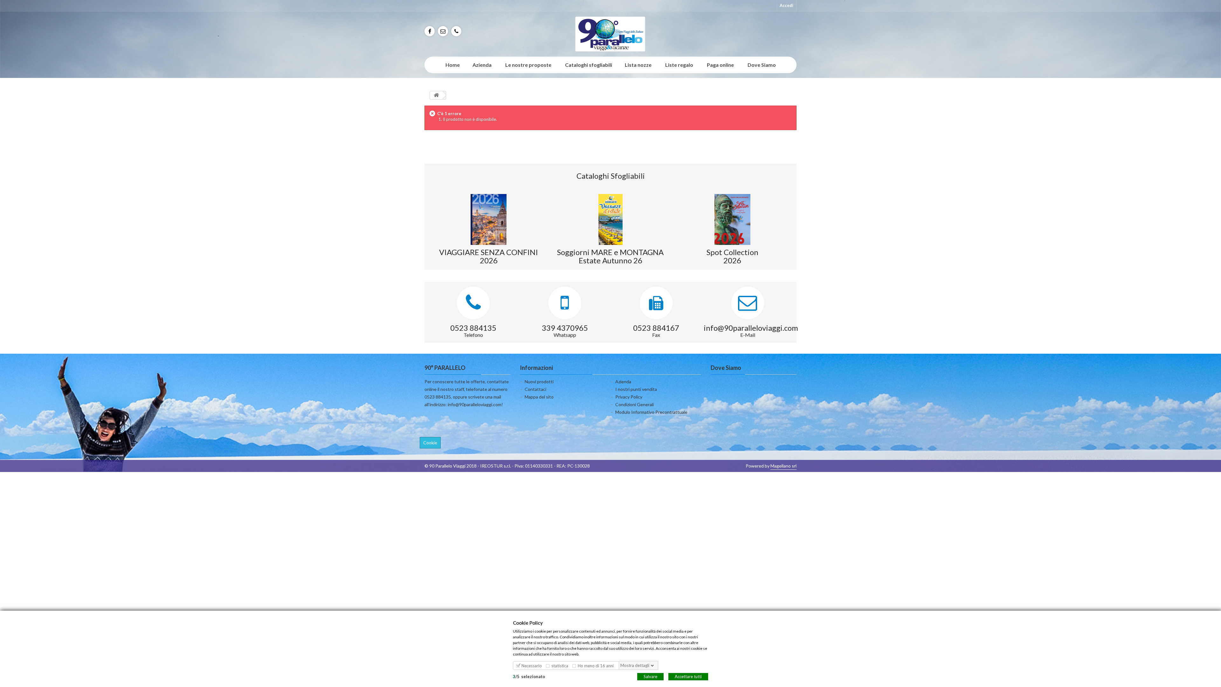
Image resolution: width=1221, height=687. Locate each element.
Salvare (650, 676)
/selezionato (529, 676)
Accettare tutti (688, 676)
